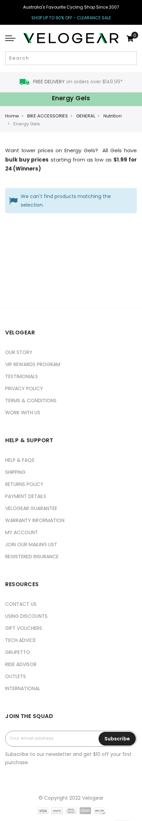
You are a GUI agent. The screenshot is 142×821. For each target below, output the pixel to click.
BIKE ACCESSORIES (47, 116)
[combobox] (71, 58)
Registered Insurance (32, 556)
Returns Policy (24, 484)
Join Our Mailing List (31, 544)
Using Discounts (26, 616)
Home (12, 116)
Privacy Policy (24, 388)
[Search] (131, 58)
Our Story (18, 352)
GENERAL (85, 116)
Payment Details (25, 496)
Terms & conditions (31, 400)
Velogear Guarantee (31, 508)
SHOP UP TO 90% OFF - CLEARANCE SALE (71, 18)
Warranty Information (34, 520)
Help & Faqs (19, 460)
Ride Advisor (21, 664)
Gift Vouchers (23, 628)
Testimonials (21, 376)
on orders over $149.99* (78, 81)
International (22, 688)
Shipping (15, 472)
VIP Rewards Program (32, 364)
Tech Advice (20, 640)
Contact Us (21, 604)
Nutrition (112, 116)
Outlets (15, 676)
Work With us (22, 412)
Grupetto (17, 652)
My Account (21, 532)
